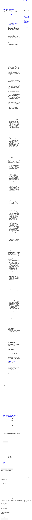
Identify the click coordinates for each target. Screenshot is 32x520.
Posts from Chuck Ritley (10, 374)
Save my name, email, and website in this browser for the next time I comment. (12, 433)
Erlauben (2, 468)
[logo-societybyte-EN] (16, 3)
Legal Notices (4, 462)
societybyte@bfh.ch (10, 458)
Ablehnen (6, 468)
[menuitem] (23, 0)
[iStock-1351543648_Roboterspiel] (11, 20)
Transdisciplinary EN (11, 9)
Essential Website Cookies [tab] (4, 479)
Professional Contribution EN (6, 9)
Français (28, 0)
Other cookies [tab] (2, 513)
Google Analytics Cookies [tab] (4, 492)
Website (15, 361)
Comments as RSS (6, 450)
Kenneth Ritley (14, 24)
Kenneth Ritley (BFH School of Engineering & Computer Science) (11, 14)
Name (13, 425)
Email (13, 428)
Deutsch (23, 0)
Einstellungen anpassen (10, 468)
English (26, 0)
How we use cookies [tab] (3, 473)
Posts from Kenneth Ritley (11, 361)
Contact (3, 463)
